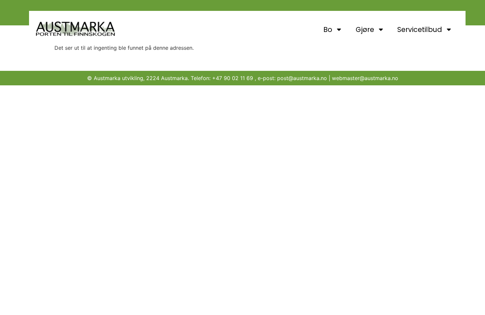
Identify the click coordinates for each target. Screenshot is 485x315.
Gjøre (365, 29)
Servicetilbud (419, 29)
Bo (327, 29)
